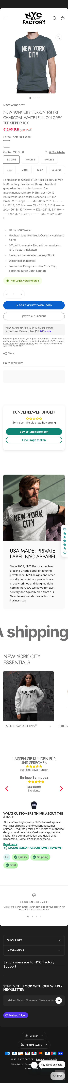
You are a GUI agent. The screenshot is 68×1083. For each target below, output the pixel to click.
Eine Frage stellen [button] (34, 440)
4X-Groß (49, 159)
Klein (40, 169)
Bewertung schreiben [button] (34, 431)
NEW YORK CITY (14, 105)
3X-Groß (30, 159)
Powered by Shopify (46, 1059)
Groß (9, 169)
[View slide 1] (28, 917)
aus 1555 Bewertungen (34, 769)
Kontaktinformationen (34, 1068)
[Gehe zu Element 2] (34, 98)
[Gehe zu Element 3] (38, 98)
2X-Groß (11, 159)
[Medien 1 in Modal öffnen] (58, 37)
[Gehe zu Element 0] (30, 98)
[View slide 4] (40, 917)
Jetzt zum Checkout (34, 316)
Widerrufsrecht (17, 1064)
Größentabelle (57, 152)
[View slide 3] (36, 917)
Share (11, 353)
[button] (7, 788)
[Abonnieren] (58, 1000)
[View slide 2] (32, 917)
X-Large (56, 169)
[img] (34, 766)
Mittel (24, 169)
